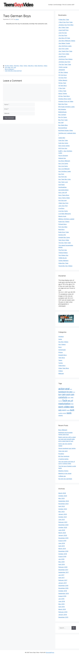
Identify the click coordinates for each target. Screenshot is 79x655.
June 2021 (61, 519)
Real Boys (61, 229)
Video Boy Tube (63, 263)
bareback (62, 392)
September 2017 (63, 572)
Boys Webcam (62, 430)
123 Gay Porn (62, 77)
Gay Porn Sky (62, 176)
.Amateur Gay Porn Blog (65, 25)
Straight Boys (62, 355)
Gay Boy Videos (9, 65)
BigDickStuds (62, 112)
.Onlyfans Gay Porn (64, 62)
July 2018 (61, 559)
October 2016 (62, 591)
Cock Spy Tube (63, 140)
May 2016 (61, 604)
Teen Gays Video (63, 240)
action (61, 388)
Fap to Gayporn (63, 155)
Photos (60, 352)
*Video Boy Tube (63, 19)
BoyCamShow (62, 128)
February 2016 (62, 612)
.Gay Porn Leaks (63, 48)
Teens (21, 65)
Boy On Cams (62, 117)
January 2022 (62, 514)
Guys (60, 347)
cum (72, 394)
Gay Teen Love (63, 182)
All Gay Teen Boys (64, 96)
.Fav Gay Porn (62, 35)
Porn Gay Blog (62, 227)
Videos (45, 65)
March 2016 (62, 609)
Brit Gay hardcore (63, 456)
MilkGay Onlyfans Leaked (66, 219)
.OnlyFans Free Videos (65, 59)
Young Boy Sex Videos (65, 266)
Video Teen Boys (38, 65)
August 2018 (62, 556)
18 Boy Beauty (62, 80)
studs (68, 410)
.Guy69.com (62, 56)
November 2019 (63, 538)
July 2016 (61, 599)
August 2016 (62, 596)
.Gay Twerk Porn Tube (65, 51)
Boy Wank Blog (63, 125)
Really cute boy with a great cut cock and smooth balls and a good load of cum (67, 439)
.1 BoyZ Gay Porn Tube (65, 22)
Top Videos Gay (63, 255)
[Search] (74, 628)
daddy (69, 397)
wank (69, 413)
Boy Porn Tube (63, 120)
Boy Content (62, 114)
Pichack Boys (62, 224)
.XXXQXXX (61, 70)
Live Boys (61, 208)
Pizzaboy (61, 453)
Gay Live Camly (63, 163)
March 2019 (62, 548)
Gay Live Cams (63, 166)
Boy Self (60, 122)
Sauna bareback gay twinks (67, 448)
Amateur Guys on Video (65, 101)
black (74, 392)
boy (59, 394)
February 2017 (62, 580)
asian (71, 389)
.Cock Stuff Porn (63, 30)
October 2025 (62, 496)
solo (60, 410)
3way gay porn (63, 451)
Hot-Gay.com (62, 200)
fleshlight (60, 400)
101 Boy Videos (63, 72)
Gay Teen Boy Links (64, 179)
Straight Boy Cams (64, 237)
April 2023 (61, 506)
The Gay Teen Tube (64, 242)
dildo (72, 397)
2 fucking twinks (63, 459)
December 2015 (63, 617)
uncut (64, 413)
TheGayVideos (63, 252)
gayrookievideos (63, 190)
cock (68, 394)
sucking (60, 413)
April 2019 (61, 546)
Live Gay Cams (63, 211)
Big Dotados (62, 109)
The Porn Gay (62, 250)
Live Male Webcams (64, 213)
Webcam (61, 373)
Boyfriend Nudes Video (65, 130)
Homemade (62, 350)
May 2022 (61, 511)
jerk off (70, 401)
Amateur (61, 336)
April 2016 (61, 606)
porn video (7, 67)
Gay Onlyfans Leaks (64, 171)
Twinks (25, 65)
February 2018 (62, 567)
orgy (72, 404)
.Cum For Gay (62, 33)
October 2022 (62, 509)
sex (12, 67)
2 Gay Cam (61, 88)
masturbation (64, 403)
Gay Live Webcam (64, 169)
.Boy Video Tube (63, 27)
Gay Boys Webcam (64, 161)
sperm (64, 410)
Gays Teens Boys (63, 195)
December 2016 (63, 585)
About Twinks (62, 93)
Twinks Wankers (63, 260)
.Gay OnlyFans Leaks (65, 46)
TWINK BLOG (62, 258)
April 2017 (61, 577)
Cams (60, 339)
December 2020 (63, 525)
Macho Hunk (62, 216)
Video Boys (31, 65)
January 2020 (62, 535)
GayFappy (61, 184)
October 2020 (62, 527)
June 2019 (61, 543)
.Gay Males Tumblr (64, 43)
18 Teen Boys (62, 85)
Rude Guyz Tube (63, 232)
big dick (69, 392)
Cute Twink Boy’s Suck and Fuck (13, 70)
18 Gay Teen (62, 83)
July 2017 (61, 575)
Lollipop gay (62, 476)
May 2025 (61, 498)
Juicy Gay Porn (63, 206)
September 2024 (63, 501)
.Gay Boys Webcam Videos (66, 40)
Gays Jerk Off (62, 192)
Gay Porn (61, 174)
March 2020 (62, 533)
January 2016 (62, 614)
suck (15, 67)
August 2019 (62, 540)
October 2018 (62, 554)
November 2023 (63, 503)
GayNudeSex (62, 187)
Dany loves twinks (64, 145)
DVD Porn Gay (62, 148)
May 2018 (61, 562)
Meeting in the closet (64, 473)
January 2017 (62, 583)
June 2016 (61, 601)
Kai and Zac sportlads (65, 479)
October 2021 (62, 517)
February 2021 (62, 522)
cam (64, 394)
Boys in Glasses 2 (9, 69)
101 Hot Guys (62, 75)
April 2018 (61, 564)
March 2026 (62, 493)
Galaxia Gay (62, 158)
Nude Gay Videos (63, 221)
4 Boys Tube (62, 91)
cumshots (62, 397)
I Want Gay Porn (63, 203)
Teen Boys (16, 65)
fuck (64, 400)
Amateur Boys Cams (64, 99)
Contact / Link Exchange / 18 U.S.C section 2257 (61, 4)
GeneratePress (50, 652)
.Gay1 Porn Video (63, 54)
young (60, 415)
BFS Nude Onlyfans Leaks (66, 106)
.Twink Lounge (62, 67)
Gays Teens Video (64, 198)
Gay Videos (62, 344)
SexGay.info (62, 235)
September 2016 (63, 593)
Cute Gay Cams (63, 143)
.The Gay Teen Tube (64, 64)
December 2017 (63, 569)
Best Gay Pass (62, 104)
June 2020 (61, 530)
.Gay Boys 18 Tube (64, 38)
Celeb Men (61, 138)
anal (67, 388)
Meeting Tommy (63, 471)
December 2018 (63, 551)
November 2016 (63, 588)
